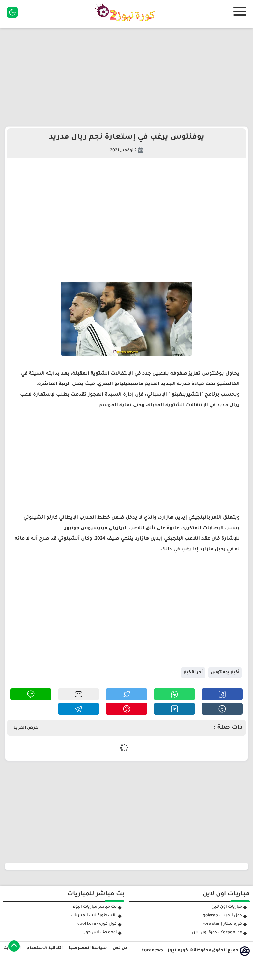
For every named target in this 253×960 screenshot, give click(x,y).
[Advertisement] (126, 77)
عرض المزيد (26, 728)
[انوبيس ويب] (245, 951)
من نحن (120, 948)
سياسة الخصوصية (88, 948)
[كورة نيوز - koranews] (126, 23)
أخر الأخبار (193, 672)
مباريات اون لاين (226, 907)
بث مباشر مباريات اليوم (95, 907)
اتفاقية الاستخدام (45, 948)
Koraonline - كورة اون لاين (217, 932)
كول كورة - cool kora (97, 924)
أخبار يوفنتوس (225, 672)
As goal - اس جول (99, 932)
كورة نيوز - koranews (164, 950)
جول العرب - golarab (222, 915)
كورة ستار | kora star (222, 924)
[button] (222, 694)
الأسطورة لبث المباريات (94, 915)
